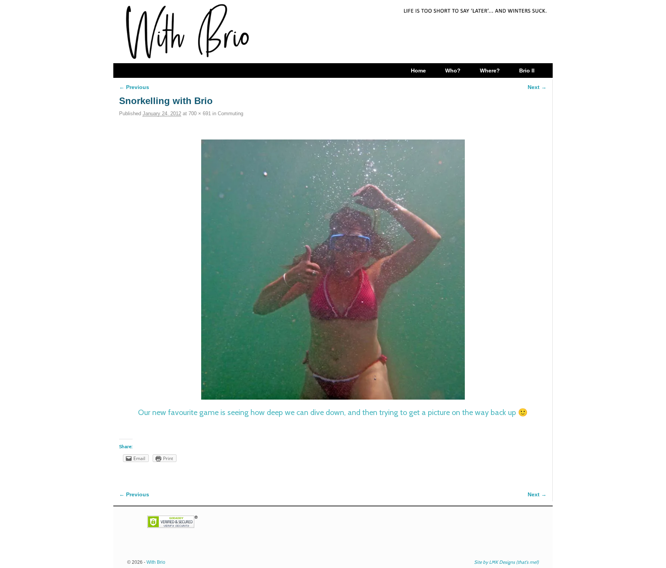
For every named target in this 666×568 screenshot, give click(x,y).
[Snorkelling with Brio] (332, 269)
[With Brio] (333, 31)
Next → (537, 87)
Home (418, 70)
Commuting (230, 113)
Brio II (527, 70)
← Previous (134, 87)
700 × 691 (199, 113)
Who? (453, 70)
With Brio (155, 562)
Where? (490, 70)
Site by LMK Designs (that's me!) (506, 562)
